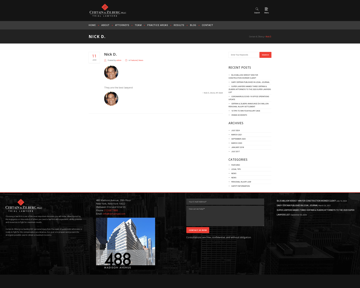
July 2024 (235, 130)
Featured (134, 60)
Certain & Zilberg (256, 37)
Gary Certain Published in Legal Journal (250, 82)
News (141, 60)
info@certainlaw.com (114, 213)
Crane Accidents (239, 115)
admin (118, 60)
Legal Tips (236, 169)
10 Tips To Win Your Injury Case (245, 111)
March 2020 (236, 143)
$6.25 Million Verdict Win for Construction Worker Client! (306, 201)
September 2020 (238, 139)
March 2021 (236, 135)
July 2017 (235, 151)
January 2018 (237, 147)
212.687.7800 (111, 210)
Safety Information (240, 186)
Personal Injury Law (241, 182)
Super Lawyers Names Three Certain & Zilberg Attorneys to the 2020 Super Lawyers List (250, 89)
